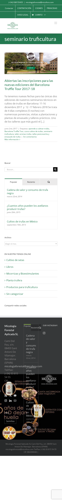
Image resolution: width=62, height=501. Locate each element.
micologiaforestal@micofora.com (40, 2)
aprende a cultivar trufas (39, 128)
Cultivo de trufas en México (22, 221)
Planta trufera (14, 280)
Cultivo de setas (15, 260)
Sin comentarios (30, 136)
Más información (12, 139)
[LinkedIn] (10, 400)
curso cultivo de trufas (33, 131)
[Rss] (6, 395)
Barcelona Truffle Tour (14, 131)
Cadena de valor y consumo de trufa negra (27, 191)
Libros (9, 266)
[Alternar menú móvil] (55, 23)
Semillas (10, 421)
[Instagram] (6, 400)
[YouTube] (15, 395)
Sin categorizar (14, 294)
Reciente (31, 182)
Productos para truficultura (22, 287)
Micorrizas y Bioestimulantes (22, 273)
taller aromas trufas (23, 134)
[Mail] (15, 400)
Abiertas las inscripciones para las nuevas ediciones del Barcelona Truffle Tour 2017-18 (29, 85)
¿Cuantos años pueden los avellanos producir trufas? (27, 207)
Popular (13, 182)
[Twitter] (10, 395)
